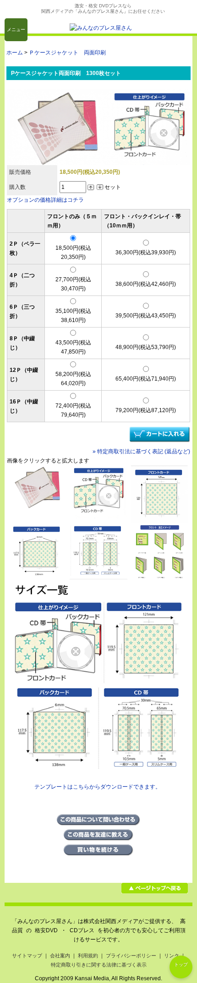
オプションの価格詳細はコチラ (45, 200)
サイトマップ (27, 955)
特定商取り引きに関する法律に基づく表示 (99, 964)
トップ (181, 964)
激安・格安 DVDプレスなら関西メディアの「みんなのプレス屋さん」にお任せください (103, 8)
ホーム (14, 52)
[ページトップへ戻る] (154, 891)
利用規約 (88, 955)
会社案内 (60, 955)
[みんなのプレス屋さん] (101, 28)
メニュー (16, 29)
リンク (171, 955)
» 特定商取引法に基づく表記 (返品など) (141, 451)
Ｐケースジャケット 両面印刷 (67, 52)
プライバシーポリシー (131, 955)
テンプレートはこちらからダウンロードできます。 (97, 787)
